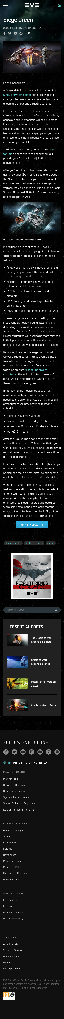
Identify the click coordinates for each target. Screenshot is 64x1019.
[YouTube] (23, 752)
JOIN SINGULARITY (32, 524)
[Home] (32, 8)
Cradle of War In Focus (43, 705)
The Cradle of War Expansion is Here (41, 639)
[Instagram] (48, 752)
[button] (59, 5)
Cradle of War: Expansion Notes (40, 661)
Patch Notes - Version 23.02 (43, 683)
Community (10, 842)
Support (7, 836)
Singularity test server (17, 94)
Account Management (15, 830)
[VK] (57, 752)
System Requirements (16, 797)
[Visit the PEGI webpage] (9, 996)
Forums (7, 848)
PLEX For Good (12, 879)
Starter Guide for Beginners (19, 803)
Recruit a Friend (12, 861)
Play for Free (10, 778)
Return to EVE (11, 867)
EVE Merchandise (13, 912)
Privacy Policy (11, 956)
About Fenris (10, 944)
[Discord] (40, 752)
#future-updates (13, 543)
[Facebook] (6, 752)
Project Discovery (13, 918)
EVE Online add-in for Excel (19, 809)
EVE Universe (11, 900)
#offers (50, 543)
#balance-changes (34, 543)
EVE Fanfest (10, 906)
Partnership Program (15, 873)
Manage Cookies (12, 968)
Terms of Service (13, 950)
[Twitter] (14, 752)
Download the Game (14, 785)
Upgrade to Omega (14, 791)
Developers (9, 854)
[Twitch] (31, 752)
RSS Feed (9, 962)
